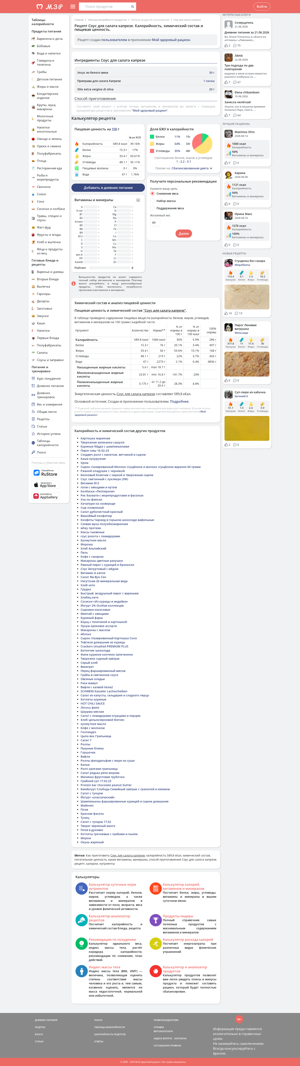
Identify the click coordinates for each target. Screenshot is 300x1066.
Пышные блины (92, 748)
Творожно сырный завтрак (100, 658)
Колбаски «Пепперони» (98, 491)
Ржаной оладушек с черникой (103, 471)
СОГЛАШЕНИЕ (162, 1045)
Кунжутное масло (93, 540)
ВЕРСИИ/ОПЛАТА (163, 1031)
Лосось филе (90, 707)
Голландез (88, 732)
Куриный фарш (92, 618)
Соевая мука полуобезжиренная (104, 524)
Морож (86, 838)
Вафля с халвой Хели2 (97, 687)
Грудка (86, 589)
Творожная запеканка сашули (102, 442)
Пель (84, 552)
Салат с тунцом (92, 793)
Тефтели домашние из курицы (103, 642)
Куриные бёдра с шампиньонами (105, 446)
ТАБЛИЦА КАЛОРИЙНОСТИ (109, 1027)
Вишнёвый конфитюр (96, 516)
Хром (84, 463)
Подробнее (179, 401)
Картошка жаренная (95, 438)
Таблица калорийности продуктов (107, 19)
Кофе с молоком (93, 728)
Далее (184, 233)
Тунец (85, 818)
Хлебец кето (90, 597)
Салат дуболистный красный (102, 512)
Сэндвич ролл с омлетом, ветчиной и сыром (113, 455)
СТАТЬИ (39, 1041)
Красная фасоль (92, 814)
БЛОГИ (39, 1034)
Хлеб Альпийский (93, 548)
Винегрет (87, 667)
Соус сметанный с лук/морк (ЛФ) (104, 479)
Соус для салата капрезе (187, 19)
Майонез (87, 805)
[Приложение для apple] (49, 485)
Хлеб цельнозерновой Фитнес (102, 720)
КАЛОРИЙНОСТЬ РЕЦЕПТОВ (110, 1034)
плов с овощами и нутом (99, 487)
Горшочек (88, 752)
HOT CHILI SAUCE (93, 703)
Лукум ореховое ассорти (99, 626)
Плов (84, 809)
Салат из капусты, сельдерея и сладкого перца (115, 695)
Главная (79, 19)
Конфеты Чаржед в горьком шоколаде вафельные (117, 520)
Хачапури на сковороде (98, 503)
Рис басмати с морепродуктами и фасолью (112, 495)
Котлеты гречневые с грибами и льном (109, 834)
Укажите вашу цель (163, 189)
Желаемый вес (160, 215)
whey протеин (91, 528)
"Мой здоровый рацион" (150, 110)
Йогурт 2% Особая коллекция (102, 605)
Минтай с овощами (95, 614)
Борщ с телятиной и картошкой (104, 622)
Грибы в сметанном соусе (99, 675)
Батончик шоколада (95, 650)
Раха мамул (89, 683)
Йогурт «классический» (98, 797)
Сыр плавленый (92, 508)
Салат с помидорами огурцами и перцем (110, 716)
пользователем (114, 40)
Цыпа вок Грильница (96, 736)
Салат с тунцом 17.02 (96, 822)
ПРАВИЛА (175, 1045)
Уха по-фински (91, 499)
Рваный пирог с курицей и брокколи (107, 565)
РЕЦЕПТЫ (40, 1027)
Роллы (85, 744)
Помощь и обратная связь (48, 462)
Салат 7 (86, 740)
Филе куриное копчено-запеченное (107, 654)
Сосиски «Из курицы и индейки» (104, 601)
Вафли (85, 756)
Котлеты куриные (93, 699)
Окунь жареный (92, 842)
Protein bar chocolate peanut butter (106, 785)
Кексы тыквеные (92, 532)
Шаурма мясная (92, 712)
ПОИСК (98, 1020)
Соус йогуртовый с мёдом (99, 569)
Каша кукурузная (93, 459)
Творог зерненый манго (98, 826)
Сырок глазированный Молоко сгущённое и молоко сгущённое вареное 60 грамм (141, 467)
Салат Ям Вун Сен (93, 577)
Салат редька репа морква (100, 773)
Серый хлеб (89, 663)
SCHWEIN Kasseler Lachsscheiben (104, 691)
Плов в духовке (92, 830)
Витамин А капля (93, 573)
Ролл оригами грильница (99, 769)
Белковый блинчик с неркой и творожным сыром (117, 475)
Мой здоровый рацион (171, 40)
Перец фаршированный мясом (103, 671)
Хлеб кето (88, 585)
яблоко (86, 634)
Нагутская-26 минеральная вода (104, 581)
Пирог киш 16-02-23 (95, 450)
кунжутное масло (93, 724)
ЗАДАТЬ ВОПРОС (163, 1038)
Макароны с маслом (95, 630)
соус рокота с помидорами (100, 536)
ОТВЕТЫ (98, 1041)
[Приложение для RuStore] (49, 473)
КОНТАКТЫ (180, 1038)
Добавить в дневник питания (108, 187)
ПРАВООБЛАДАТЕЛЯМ (166, 1020)
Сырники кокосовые (95, 610)
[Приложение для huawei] (49, 496)
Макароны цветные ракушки (102, 561)
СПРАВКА (159, 1027)
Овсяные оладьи (93, 679)
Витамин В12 (90, 483)
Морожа (87, 544)
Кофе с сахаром (92, 556)
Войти (262, 6)
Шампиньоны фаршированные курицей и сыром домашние (125, 801)
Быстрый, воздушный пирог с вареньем (110, 593)
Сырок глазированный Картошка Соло (109, 638)
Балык (85, 765)
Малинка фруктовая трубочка (102, 777)
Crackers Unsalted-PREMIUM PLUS (104, 646)
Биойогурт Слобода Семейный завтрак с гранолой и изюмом (125, 789)
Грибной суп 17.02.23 (96, 781)
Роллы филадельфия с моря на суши (107, 760)
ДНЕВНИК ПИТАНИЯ (46, 1020)
